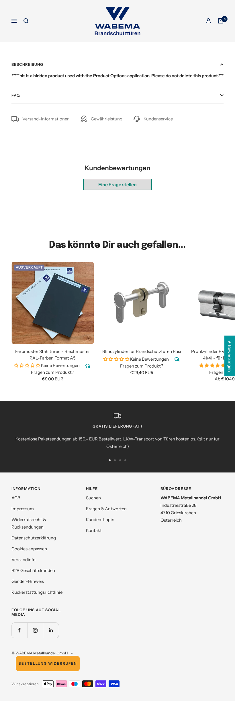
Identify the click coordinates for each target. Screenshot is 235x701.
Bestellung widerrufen (48, 663)
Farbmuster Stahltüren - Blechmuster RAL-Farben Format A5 (52, 355)
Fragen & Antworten (106, 508)
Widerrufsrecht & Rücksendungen (28, 523)
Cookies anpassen (29, 548)
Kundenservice (158, 119)
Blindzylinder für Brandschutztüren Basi (141, 351)
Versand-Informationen (46, 119)
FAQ (15, 95)
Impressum (22, 508)
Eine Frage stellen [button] (117, 184)
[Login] (208, 20)
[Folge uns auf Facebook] (19, 630)
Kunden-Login (100, 519)
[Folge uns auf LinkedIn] (51, 630)
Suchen (93, 498)
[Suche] (26, 20)
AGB (15, 498)
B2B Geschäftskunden (33, 570)
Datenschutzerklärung (33, 538)
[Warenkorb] (221, 20)
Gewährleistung (106, 119)
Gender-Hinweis (27, 581)
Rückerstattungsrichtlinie (36, 592)
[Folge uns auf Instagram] (35, 630)
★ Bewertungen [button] (229, 356)
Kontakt (94, 530)
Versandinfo (23, 559)
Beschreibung (27, 64)
